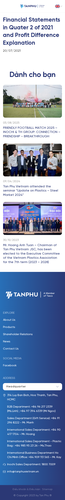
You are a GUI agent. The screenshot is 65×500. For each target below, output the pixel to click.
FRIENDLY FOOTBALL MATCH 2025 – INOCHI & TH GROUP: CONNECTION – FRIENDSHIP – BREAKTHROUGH (31, 132)
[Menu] (5, 6)
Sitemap (47, 489)
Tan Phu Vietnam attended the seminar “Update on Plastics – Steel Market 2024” (30, 191)
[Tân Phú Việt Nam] (32, 6)
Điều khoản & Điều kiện (26, 489)
